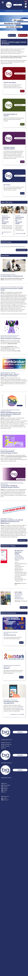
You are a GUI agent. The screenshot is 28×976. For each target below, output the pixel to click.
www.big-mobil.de (19, 233)
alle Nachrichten (22, 540)
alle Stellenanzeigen (21, 250)
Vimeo (4, 791)
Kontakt (5, 783)
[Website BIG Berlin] (14, 736)
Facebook (5, 786)
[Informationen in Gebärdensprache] (26, 4)
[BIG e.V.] (14, 175)
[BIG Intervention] (14, 73)
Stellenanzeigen (6, 785)
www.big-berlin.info (7, 739)
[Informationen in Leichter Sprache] (26, 7)
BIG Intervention (7, 742)
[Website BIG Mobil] (14, 774)
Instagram (5, 788)
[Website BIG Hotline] (14, 759)
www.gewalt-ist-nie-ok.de (16, 714)
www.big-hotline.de (7, 762)
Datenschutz (6, 796)
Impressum (6, 799)
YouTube (5, 790)
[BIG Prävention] (14, 105)
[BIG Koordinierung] (14, 138)
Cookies (5, 798)
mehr (22, 91)
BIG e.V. (4, 747)
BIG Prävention (6, 746)
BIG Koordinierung (7, 744)
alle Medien (23, 607)
